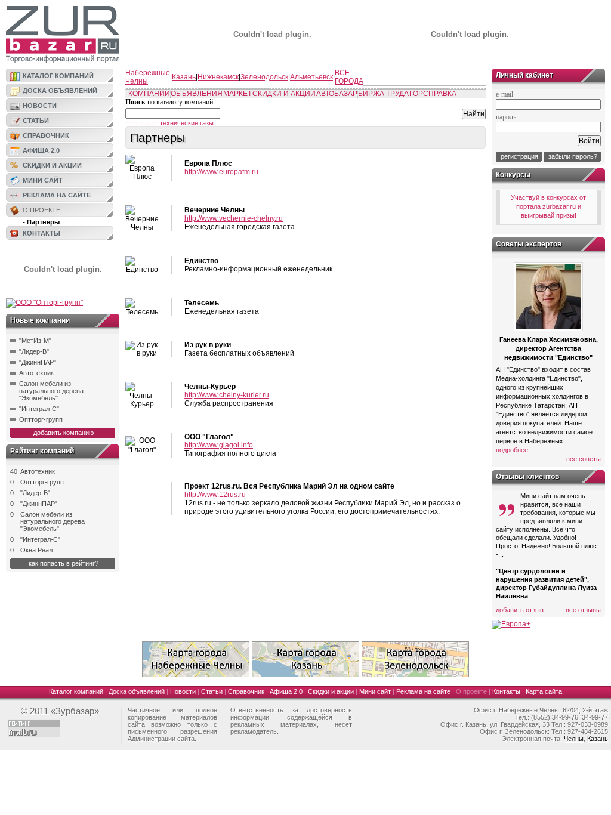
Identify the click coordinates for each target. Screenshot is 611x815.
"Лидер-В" (34, 351)
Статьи (36, 120)
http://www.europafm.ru (221, 172)
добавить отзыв (520, 609)
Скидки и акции (52, 165)
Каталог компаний (58, 75)
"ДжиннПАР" (37, 362)
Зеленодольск (264, 77)
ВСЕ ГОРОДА (349, 77)
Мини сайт (43, 180)
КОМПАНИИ (149, 93)
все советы (583, 458)
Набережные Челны (147, 77)
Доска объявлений (60, 90)
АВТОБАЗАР (336, 93)
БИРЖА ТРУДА (383, 93)
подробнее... (514, 449)
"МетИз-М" (35, 340)
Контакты (41, 233)
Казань (184, 77)
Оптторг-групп (41, 419)
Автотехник (36, 372)
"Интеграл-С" (39, 408)
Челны (574, 738)
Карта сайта (544, 691)
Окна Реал (36, 550)
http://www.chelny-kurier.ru (226, 395)
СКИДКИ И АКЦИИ (284, 93)
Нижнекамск (218, 77)
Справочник (46, 135)
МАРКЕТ (237, 93)
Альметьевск (311, 77)
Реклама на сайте (57, 195)
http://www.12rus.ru (215, 494)
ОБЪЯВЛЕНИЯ (197, 93)
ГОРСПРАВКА (432, 93)
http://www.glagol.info (218, 445)
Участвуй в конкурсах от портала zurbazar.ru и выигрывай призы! (548, 206)
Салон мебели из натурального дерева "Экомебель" (51, 391)
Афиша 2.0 (41, 150)
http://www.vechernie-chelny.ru (233, 218)
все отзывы (583, 609)
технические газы (187, 122)
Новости (40, 105)
